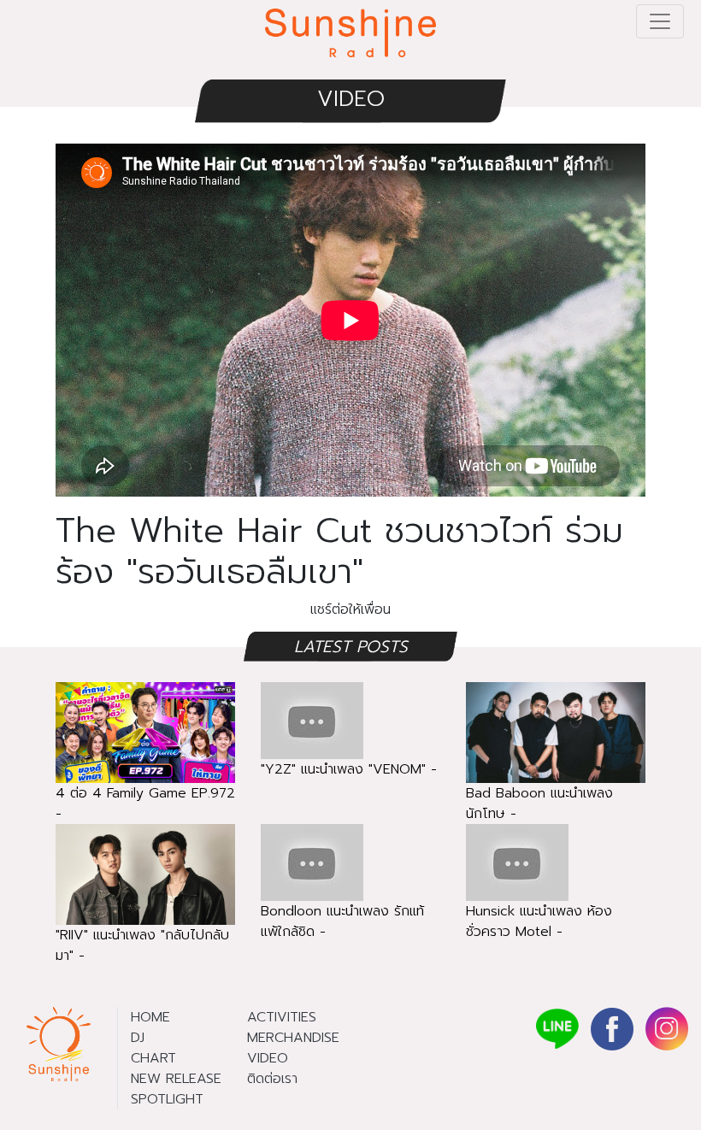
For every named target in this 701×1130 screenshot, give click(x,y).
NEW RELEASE (176, 1078)
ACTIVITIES (281, 1017)
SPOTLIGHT (167, 1099)
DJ (137, 1037)
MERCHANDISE (293, 1037)
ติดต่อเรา (272, 1078)
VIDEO (351, 98)
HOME (150, 1017)
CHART (153, 1058)
